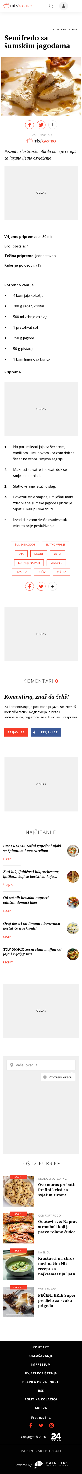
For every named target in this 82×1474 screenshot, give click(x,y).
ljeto (57, 554)
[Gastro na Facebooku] (30, 1425)
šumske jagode (25, 544)
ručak (42, 572)
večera (61, 572)
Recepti (8, 859)
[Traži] (51, 6)
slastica (21, 572)
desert (38, 554)
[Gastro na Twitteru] (41, 1425)
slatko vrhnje (55, 544)
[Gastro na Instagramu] (51, 1425)
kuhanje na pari (29, 563)
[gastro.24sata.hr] (17, 5)
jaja (21, 554)
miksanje (56, 563)
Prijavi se (16, 732)
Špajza (8, 885)
